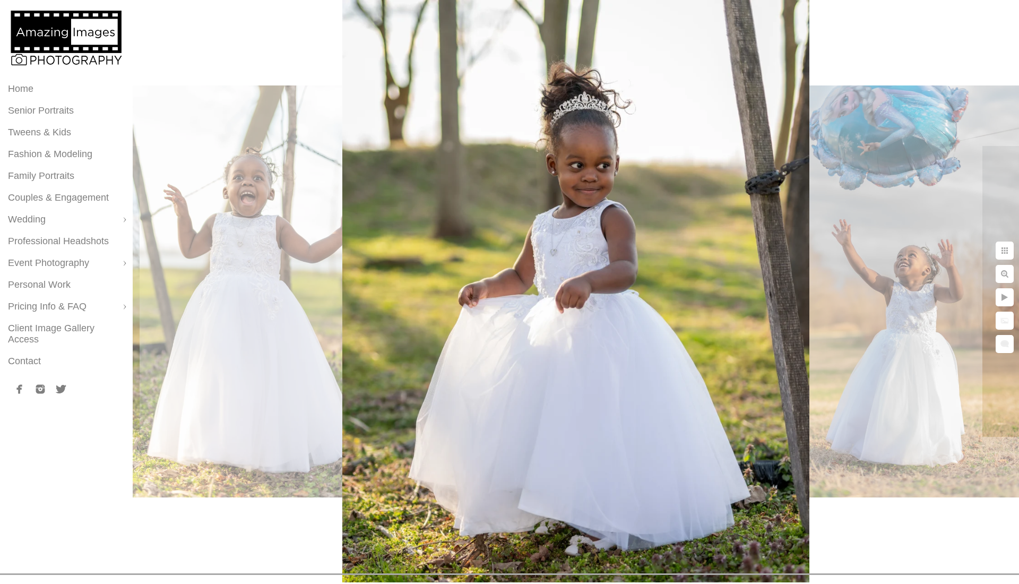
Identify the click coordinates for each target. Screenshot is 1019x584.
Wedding (27, 219)
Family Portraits (41, 175)
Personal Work (39, 284)
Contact (24, 361)
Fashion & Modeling (50, 154)
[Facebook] (20, 389)
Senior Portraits (41, 110)
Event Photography (48, 262)
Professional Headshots (58, 241)
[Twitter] (61, 389)
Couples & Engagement (58, 197)
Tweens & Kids (39, 132)
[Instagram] (40, 389)
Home (20, 88)
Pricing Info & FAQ (47, 306)
